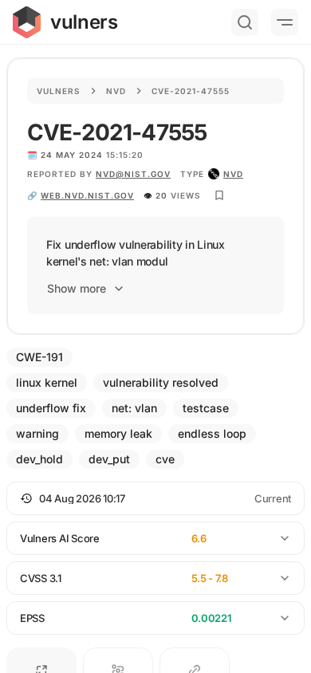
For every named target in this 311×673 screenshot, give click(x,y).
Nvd (116, 91)
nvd (233, 174)
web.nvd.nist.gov (87, 195)
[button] (155, 498)
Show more (76, 288)
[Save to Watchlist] (219, 195)
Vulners (59, 91)
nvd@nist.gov (133, 174)
